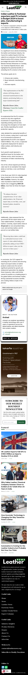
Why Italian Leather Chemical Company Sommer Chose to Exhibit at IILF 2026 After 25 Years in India (13, 485)
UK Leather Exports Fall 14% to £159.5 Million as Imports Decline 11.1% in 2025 (13, 454)
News (8, 11)
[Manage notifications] (3, 672)
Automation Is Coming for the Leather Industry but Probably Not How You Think (13, 548)
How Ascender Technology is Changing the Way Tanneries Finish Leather (13, 517)
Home (3, 11)
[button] (2, 7)
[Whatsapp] (6, 667)
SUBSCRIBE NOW (14, 3)
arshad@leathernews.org (13, 332)
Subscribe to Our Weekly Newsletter (14, 1)
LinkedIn (7, 334)
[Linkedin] (3, 667)
